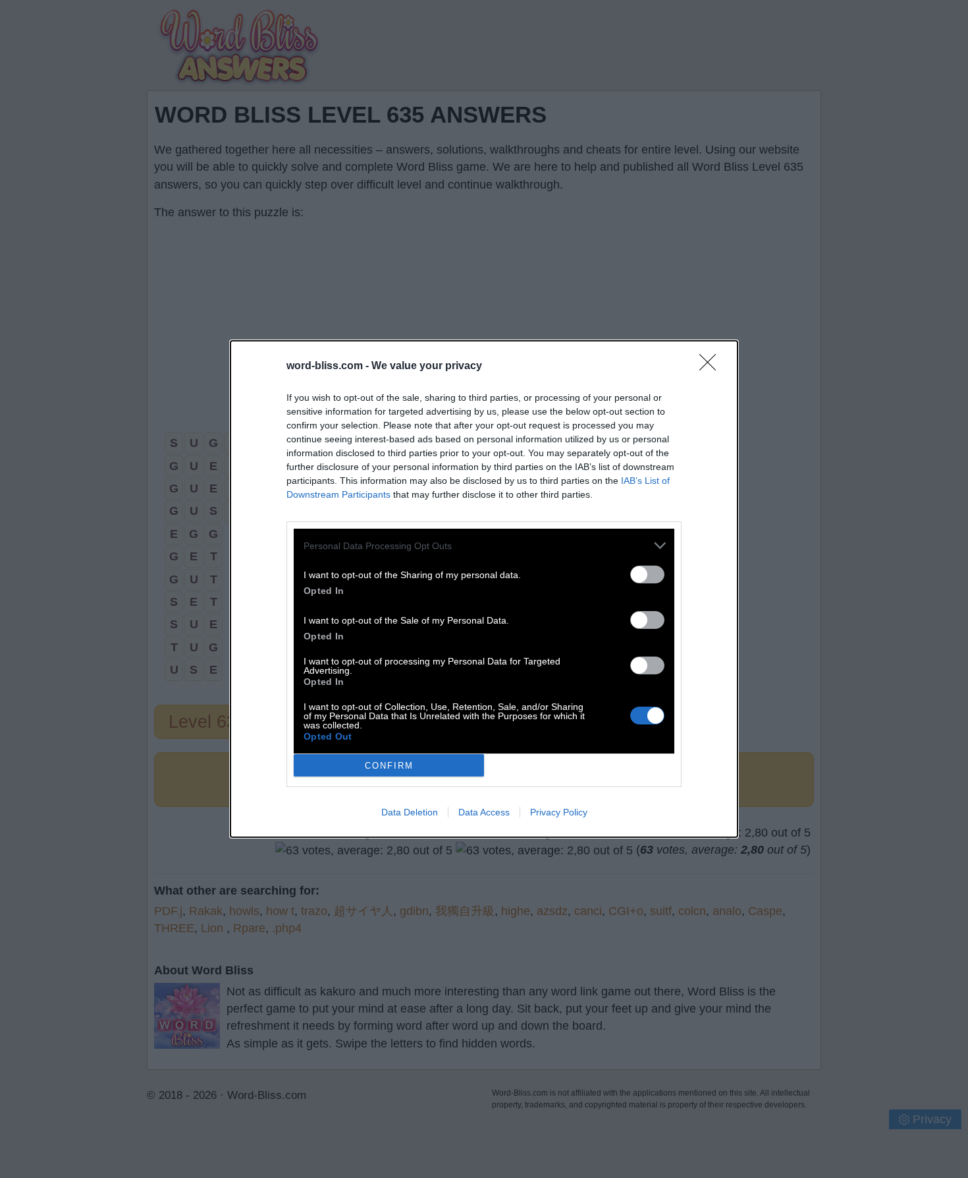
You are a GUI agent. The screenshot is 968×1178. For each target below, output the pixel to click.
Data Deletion (409, 812)
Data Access (484, 812)
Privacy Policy (558, 812)
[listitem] (484, 545)
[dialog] (484, 589)
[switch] (647, 574)
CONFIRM (389, 766)
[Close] (711, 366)
